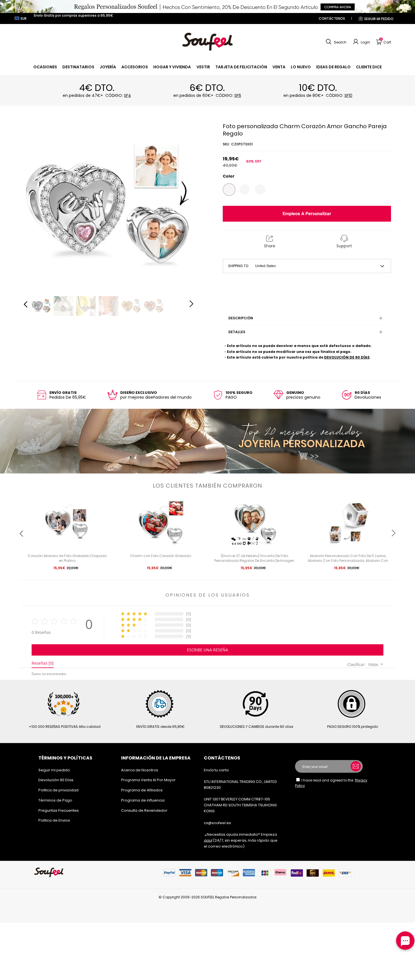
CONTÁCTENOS (332, 18)
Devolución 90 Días (55, 780)
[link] (45, 67)
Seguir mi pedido (379, 18)
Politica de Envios (54, 820)
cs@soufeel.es (217, 823)
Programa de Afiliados (142, 790)
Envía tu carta (216, 770)
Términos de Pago (55, 800)
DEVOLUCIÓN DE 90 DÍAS (347, 357)
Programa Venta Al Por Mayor (148, 780)
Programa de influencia (143, 800)
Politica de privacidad (58, 790)
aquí (208, 840)
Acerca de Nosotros (139, 770)
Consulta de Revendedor (144, 810)
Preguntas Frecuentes (58, 810)
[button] (335, 42)
